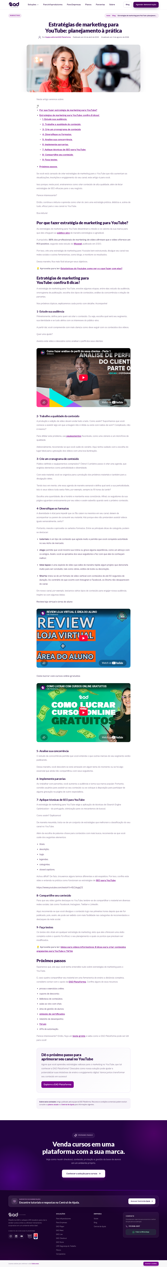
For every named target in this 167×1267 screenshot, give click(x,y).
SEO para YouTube (106, 880)
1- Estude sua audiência (54, 119)
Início (108, 16)
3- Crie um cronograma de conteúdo (61, 129)
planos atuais (53, 1105)
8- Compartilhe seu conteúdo (58, 154)
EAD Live (59, 1234)
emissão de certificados (52, 1014)
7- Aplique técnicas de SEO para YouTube (64, 149)
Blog (128, 5)
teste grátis (79, 1036)
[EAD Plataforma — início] (13, 4)
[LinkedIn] (16, 1236)
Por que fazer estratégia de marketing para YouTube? (68, 110)
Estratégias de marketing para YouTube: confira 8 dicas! (69, 115)
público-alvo (63, 233)
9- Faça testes (50, 159)
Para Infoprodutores (52, 5)
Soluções (32, 5)
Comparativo (60, 1254)
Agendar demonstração (146, 5)
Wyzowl (78, 244)
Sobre (112, 5)
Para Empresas (74, 5)
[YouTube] (21, 1236)
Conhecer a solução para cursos (81, 1173)
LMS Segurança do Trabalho (66, 1246)
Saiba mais (35, 1264)
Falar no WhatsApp (142, 1232)
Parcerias (100, 5)
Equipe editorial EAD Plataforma (58, 37)
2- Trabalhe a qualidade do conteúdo (61, 124)
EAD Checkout (61, 1238)
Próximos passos (48, 166)
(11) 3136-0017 (134, 1226)
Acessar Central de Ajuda (140, 1201)
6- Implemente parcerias (55, 144)
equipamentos (73, 436)
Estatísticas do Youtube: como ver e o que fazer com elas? (91, 268)
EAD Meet (60, 1231)
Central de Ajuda (67, 1105)
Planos (88, 5)
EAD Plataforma (77, 982)
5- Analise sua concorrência (57, 139)
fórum (42, 1024)
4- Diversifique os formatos (57, 134)
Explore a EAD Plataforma (57, 1084)
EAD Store (60, 1242)
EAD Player (60, 1227)
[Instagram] (10, 1236)
